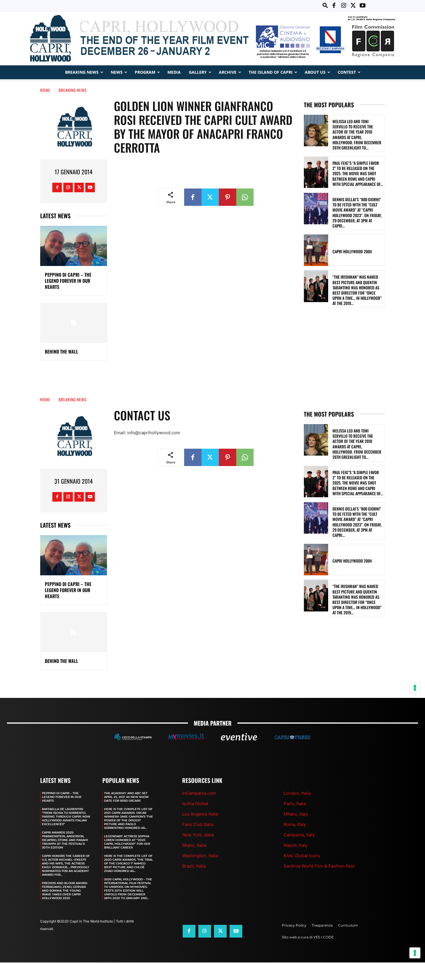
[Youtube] (362, 5)
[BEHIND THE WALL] (73, 323)
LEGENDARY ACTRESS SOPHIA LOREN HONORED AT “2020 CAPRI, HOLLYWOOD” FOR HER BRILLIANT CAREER (127, 841)
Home (45, 90)
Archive (227, 72)
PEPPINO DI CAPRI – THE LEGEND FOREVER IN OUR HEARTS (68, 280)
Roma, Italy (295, 824)
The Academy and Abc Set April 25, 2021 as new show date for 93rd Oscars (126, 797)
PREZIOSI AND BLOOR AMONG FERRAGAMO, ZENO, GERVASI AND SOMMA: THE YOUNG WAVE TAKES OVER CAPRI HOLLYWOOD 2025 (65, 890)
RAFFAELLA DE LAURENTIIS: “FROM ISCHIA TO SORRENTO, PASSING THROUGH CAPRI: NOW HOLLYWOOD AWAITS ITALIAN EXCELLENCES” (66, 816)
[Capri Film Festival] (212, 38)
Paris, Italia (295, 803)
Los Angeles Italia (200, 814)
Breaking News (82, 72)
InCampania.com (199, 793)
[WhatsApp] (245, 197)
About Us (315, 72)
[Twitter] (353, 5)
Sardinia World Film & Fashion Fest (319, 866)
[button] (325, 5)
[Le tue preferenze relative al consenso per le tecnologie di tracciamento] (414, 952)
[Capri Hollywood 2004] (316, 250)
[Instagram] (343, 5)
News (117, 72)
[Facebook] (334, 5)
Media (174, 72)
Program (145, 72)
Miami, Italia (194, 845)
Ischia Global (195, 803)
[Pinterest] (227, 197)
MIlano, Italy (296, 814)
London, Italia (297, 793)
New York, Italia (198, 835)
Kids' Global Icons (302, 855)
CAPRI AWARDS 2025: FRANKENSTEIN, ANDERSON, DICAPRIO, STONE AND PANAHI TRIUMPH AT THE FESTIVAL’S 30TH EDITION (65, 840)
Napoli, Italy (295, 845)
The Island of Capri (271, 72)
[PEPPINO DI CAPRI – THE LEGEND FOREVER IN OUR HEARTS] (73, 246)
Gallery (198, 72)
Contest (347, 72)
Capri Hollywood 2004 (352, 251)
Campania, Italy (299, 835)
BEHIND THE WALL (61, 351)
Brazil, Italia (194, 866)
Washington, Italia (200, 855)
